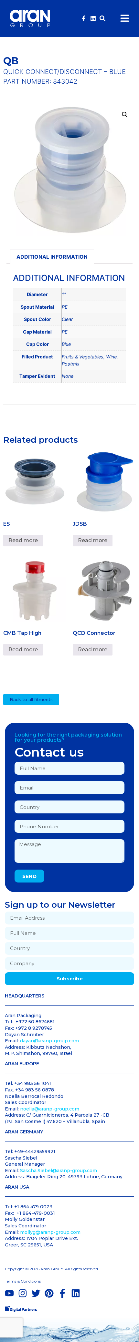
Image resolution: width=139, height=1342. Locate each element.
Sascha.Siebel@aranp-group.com (58, 1170)
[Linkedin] (93, 18)
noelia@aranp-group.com (49, 1109)
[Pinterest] (49, 1293)
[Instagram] (22, 1293)
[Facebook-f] (84, 18)
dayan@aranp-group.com (49, 1041)
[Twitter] (35, 1293)
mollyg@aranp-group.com (50, 1232)
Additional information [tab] (52, 256)
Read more (23, 540)
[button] (102, 18)
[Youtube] (9, 1293)
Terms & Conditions (23, 1281)
